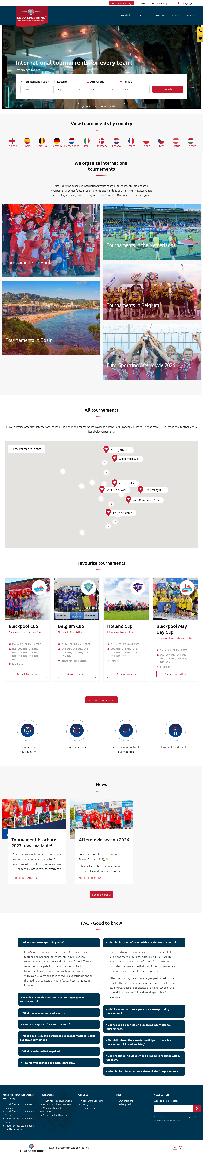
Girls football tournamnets (57, 1104)
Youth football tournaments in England (18, 1105)
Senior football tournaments (58, 1114)
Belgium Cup (71, 626)
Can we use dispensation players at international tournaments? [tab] (138, 1026)
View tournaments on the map (104, 106)
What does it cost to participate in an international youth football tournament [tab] (58, 1037)
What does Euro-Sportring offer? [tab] (43, 942)
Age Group (97, 81)
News (175, 15)
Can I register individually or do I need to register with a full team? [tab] (142, 1057)
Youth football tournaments (57, 1100)
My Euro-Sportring (121, 3)
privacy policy (190, 1117)
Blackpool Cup (23, 626)
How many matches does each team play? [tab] (48, 1062)
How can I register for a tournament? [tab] (46, 1024)
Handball (144, 15)
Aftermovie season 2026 (104, 839)
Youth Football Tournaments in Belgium (152, 292)
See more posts (101, 894)
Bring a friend (88, 1107)
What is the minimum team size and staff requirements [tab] (143, 1071)
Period (127, 81)
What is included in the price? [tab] (41, 1051)
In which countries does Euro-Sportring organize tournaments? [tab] (52, 999)
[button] (108, 512)
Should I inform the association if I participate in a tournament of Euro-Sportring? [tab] (138, 1042)
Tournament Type (35, 81)
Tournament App (160, 3)
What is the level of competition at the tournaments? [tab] (142, 942)
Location (63, 81)
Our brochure (126, 1100)
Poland (146, 145)
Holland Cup (119, 626)
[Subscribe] (197, 1108)
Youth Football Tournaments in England (51, 240)
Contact (141, 3)
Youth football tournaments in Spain (18, 1120)
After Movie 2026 (152, 352)
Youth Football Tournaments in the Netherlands (152, 232)
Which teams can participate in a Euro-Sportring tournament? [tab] (137, 1011)
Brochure (160, 15)
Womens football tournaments (50, 1109)
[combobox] (35, 89)
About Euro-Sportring (92, 1100)
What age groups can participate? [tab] (43, 1012)
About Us (189, 15)
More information (27, 674)
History (85, 1104)
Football (126, 15)
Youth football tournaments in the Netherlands (18, 1127)
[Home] (32, 16)
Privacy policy (126, 1104)
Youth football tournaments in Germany (18, 1113)
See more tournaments (101, 700)
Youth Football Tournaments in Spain (51, 318)
